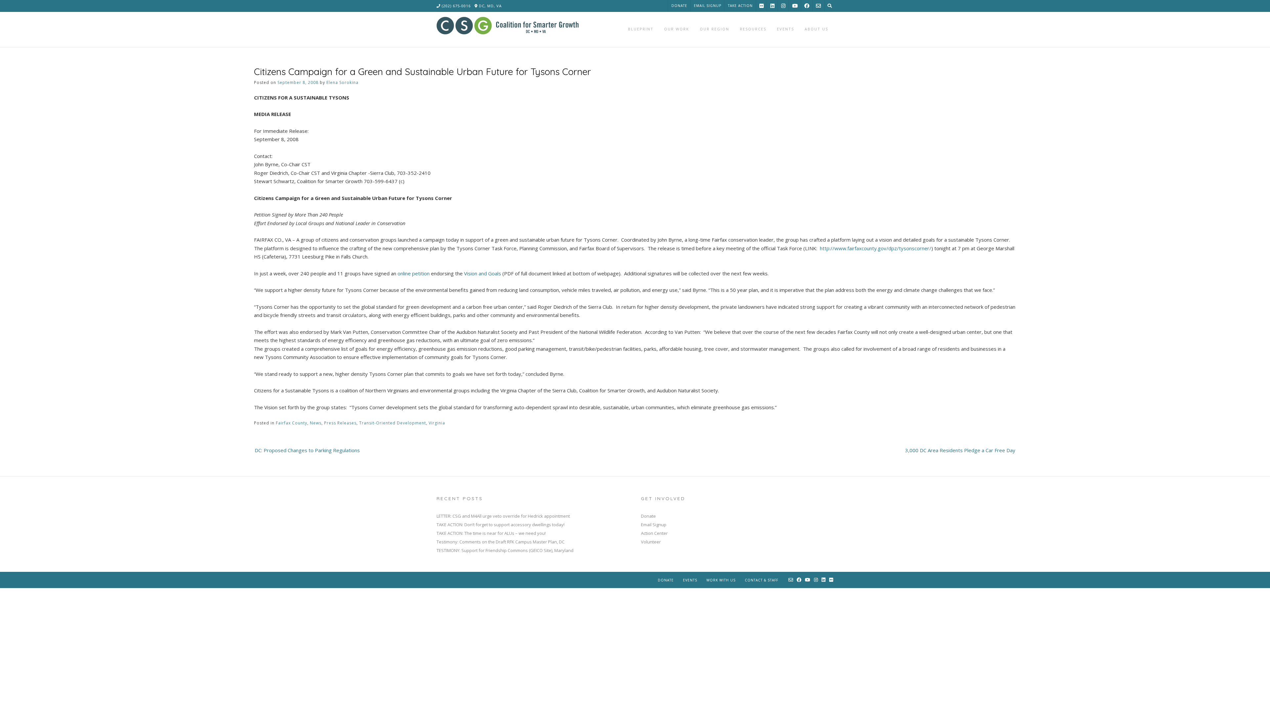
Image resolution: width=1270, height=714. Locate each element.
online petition (414, 273)
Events (690, 580)
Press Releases (340, 423)
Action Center (654, 533)
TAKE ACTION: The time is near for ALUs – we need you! (491, 533)
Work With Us (721, 580)
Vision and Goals (482, 273)
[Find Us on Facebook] (807, 6)
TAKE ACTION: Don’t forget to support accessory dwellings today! (501, 525)
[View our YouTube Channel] (795, 6)
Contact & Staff (761, 580)
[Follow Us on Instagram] (783, 6)
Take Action (740, 5)
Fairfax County (291, 423)
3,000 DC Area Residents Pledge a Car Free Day (960, 450)
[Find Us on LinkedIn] (772, 6)
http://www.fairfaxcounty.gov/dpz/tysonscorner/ (875, 248)
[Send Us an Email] (818, 6)
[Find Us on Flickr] (761, 6)
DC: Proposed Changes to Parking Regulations (307, 450)
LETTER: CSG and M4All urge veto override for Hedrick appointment (503, 516)
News (315, 423)
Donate (679, 5)
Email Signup (707, 5)
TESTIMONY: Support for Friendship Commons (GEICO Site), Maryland (505, 550)
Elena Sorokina (342, 82)
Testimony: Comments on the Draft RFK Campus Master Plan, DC (501, 542)
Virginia (437, 423)
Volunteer (651, 542)
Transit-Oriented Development (392, 423)
